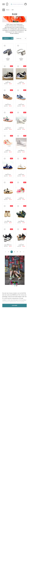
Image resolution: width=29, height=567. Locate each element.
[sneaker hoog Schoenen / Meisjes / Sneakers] (7, 74)
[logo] (7, 4)
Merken (8, 9)
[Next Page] (20, 252)
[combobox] (16, 4)
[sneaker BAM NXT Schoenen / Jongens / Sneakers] (21, 213)
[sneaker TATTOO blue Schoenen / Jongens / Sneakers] (7, 237)
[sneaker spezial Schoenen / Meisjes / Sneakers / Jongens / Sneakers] (21, 97)
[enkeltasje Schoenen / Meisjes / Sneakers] (21, 52)
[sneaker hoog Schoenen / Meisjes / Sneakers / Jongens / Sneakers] (21, 73)
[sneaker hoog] (21, 120)
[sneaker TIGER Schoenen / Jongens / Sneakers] (21, 236)
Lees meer (14, 305)
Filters (6, 38)
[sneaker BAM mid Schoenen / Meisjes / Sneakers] (21, 143)
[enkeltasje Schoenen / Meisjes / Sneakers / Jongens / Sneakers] (7, 52)
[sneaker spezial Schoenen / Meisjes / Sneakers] (7, 97)
